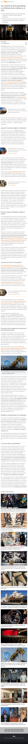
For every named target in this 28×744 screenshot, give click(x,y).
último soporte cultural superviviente (13, 171)
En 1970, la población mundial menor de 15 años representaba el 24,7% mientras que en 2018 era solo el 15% (14, 240)
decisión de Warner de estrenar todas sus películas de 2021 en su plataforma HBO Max (14, 348)
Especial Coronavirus (17, 730)
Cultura (7, 730)
